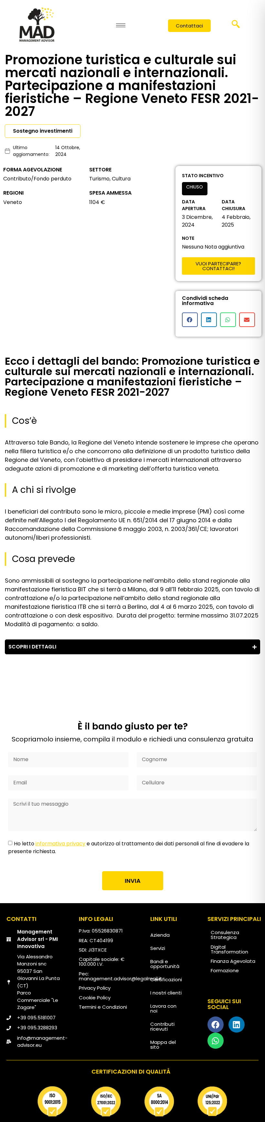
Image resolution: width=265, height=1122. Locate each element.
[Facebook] (215, 1024)
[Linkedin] (236, 1024)
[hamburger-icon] (120, 25)
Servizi (157, 948)
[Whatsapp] (215, 1041)
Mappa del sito (163, 1044)
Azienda (160, 935)
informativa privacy (60, 843)
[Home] (37, 24)
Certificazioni (166, 979)
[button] (235, 26)
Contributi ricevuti (162, 1026)
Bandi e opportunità (164, 964)
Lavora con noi (163, 1008)
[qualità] (132, 1101)
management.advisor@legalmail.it (120, 978)
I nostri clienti (166, 992)
